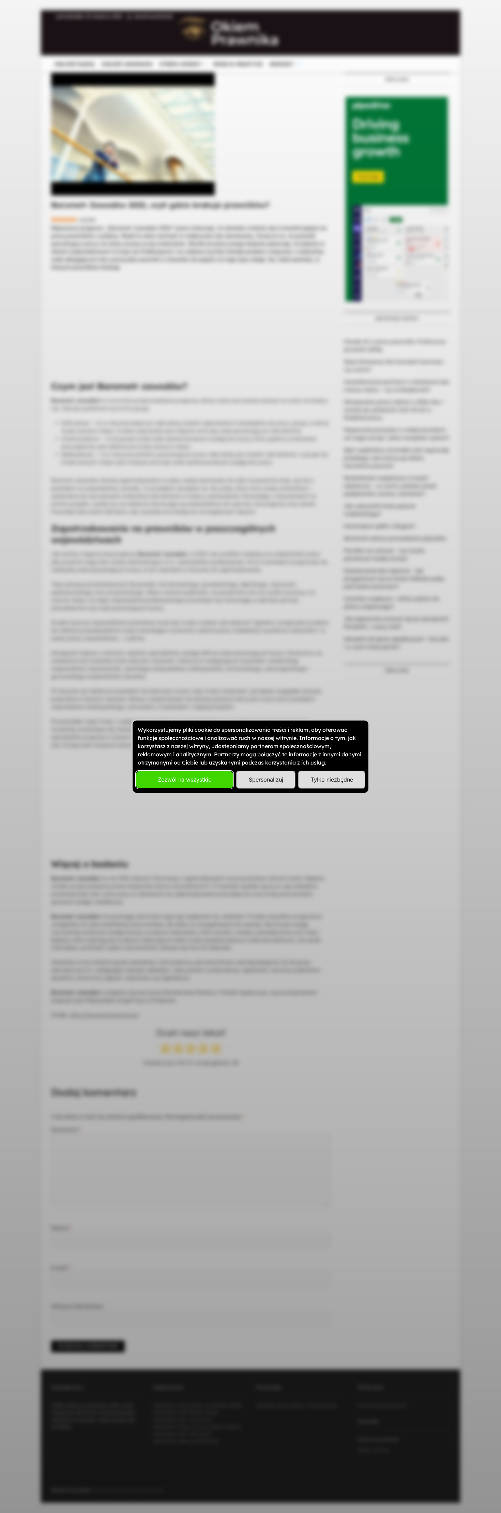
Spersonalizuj (266, 779)
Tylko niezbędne (332, 779)
